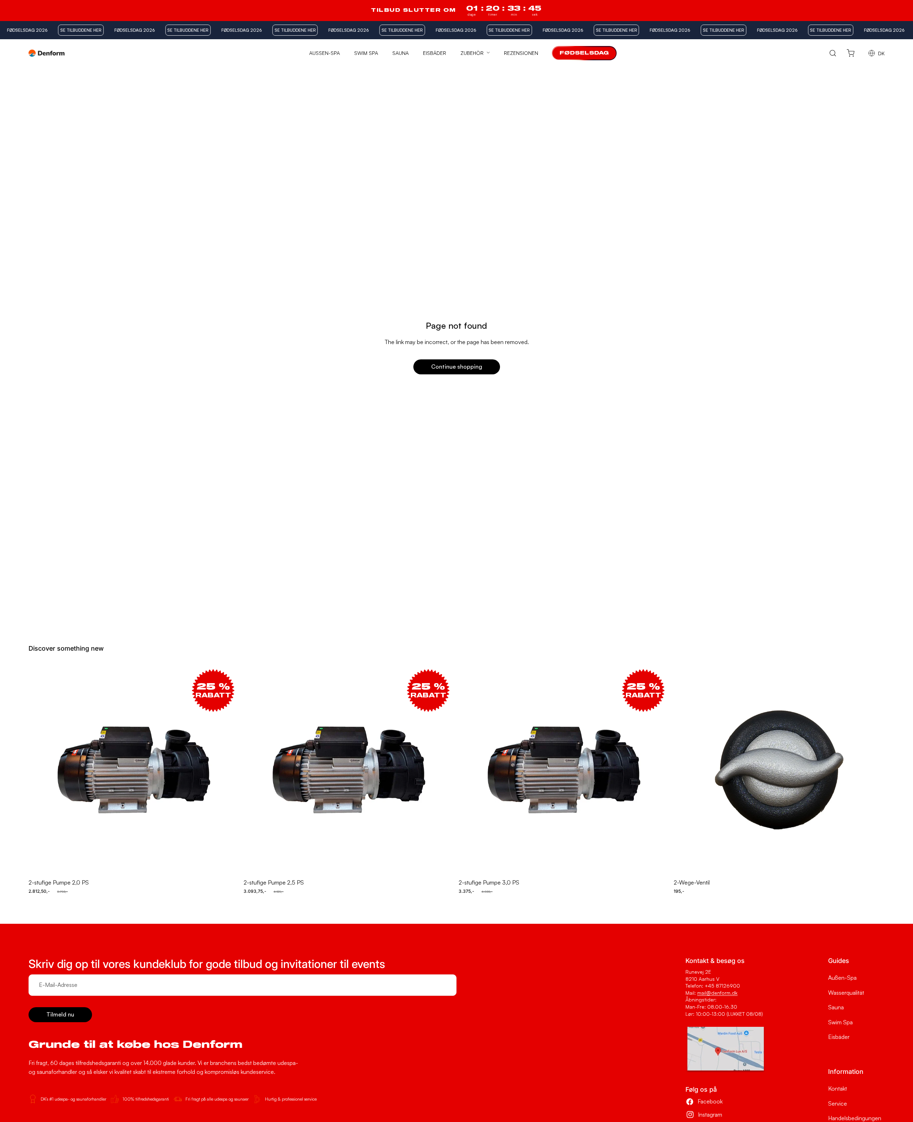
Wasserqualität (846, 992)
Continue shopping (456, 366)
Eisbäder (839, 1036)
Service (837, 1103)
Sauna (836, 1007)
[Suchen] (833, 53)
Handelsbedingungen (854, 1118)
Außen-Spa (842, 977)
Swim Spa (840, 1022)
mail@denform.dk (717, 993)
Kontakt (837, 1088)
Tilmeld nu (60, 1014)
